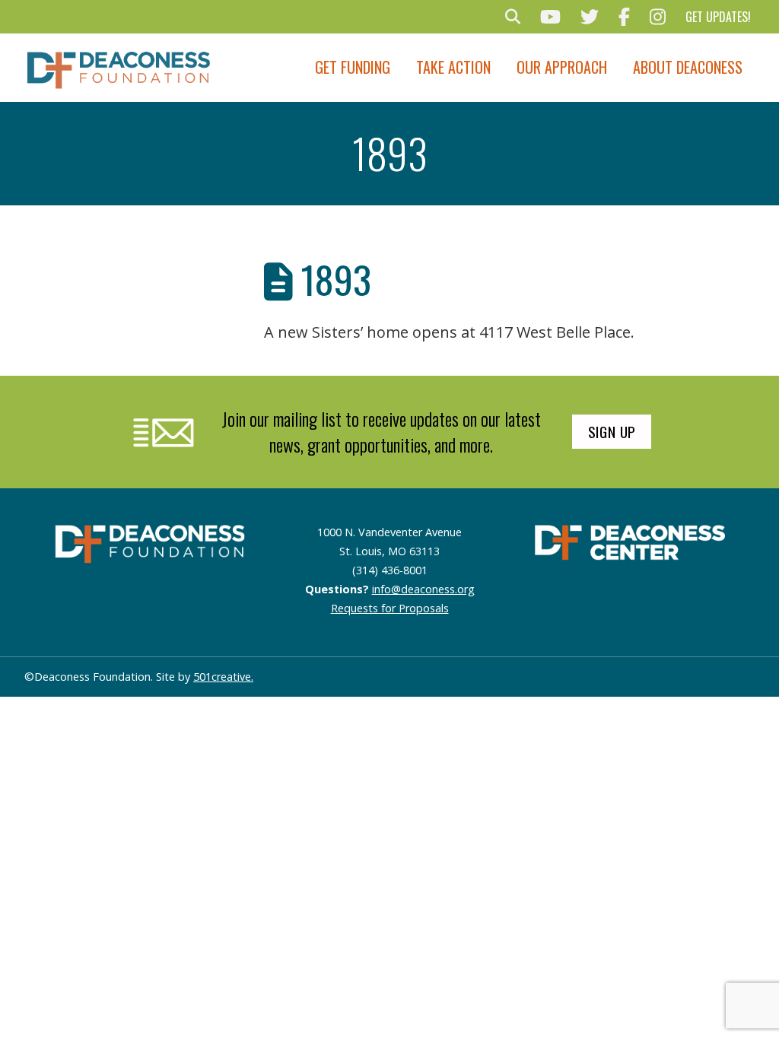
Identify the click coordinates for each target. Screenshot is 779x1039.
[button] (512, 16)
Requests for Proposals (390, 608)
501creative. (223, 676)
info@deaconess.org (423, 589)
